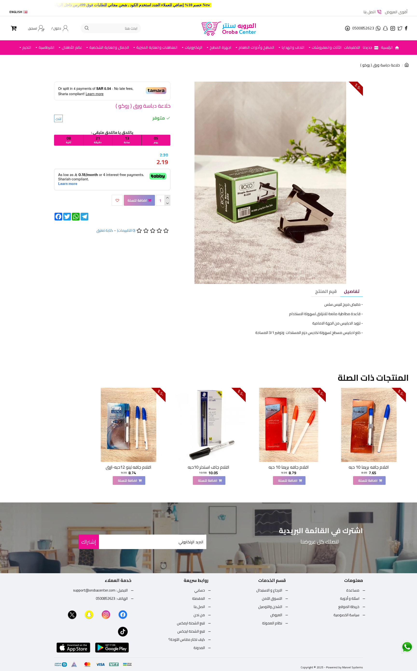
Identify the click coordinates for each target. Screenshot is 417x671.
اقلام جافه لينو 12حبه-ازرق (128, 467)
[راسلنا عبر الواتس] (398, 647)
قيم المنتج (326, 291)
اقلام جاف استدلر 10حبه (208, 467)
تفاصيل (351, 291)
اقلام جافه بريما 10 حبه (369, 467)
